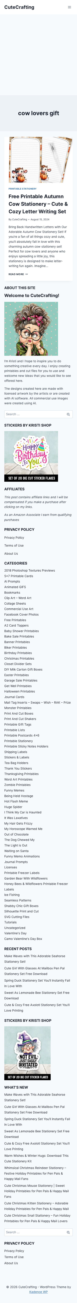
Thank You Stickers (18, 768)
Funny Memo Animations (22, 856)
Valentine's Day (15, 933)
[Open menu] (69, 7)
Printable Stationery (23, 188)
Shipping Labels (15, 752)
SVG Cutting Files (16, 917)
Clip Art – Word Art (17, 598)
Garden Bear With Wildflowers (26, 878)
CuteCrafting (19, 219)
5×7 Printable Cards (18, 576)
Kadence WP (38, 1292)
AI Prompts (12, 581)
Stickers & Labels (16, 757)
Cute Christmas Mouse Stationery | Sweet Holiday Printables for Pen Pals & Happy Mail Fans (36, 1191)
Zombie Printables (17, 785)
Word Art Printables (18, 779)
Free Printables (15, 620)
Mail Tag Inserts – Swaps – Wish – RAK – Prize (37, 702)
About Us (11, 553)
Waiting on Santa (16, 851)
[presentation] (38, 160)
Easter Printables (16, 675)
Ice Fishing (12, 895)
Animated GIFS (15, 587)
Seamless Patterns (17, 900)
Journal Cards (14, 697)
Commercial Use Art (18, 609)
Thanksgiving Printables (21, 774)
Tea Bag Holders (16, 763)
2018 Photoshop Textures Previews (29, 570)
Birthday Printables (18, 653)
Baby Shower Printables (21, 631)
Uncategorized (14, 928)
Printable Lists (14, 730)
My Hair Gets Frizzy (18, 823)
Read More (18, 274)
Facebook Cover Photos (21, 614)
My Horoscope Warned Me (23, 829)
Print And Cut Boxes (18, 713)
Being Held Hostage (18, 796)
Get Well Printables (18, 686)
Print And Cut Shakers (20, 719)
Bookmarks (12, 592)
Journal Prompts (16, 862)
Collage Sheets (15, 603)
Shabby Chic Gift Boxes (21, 906)
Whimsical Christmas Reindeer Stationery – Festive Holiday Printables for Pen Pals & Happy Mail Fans (35, 1173)
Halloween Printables (19, 691)
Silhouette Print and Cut (21, 911)
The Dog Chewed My (19, 840)
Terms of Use (14, 545)
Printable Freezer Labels (22, 873)
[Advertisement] (38, 54)
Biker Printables (15, 647)
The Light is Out (15, 845)
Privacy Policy (14, 537)
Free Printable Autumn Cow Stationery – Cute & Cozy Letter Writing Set (38, 204)
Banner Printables (17, 642)
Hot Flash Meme (16, 801)
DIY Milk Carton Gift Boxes (23, 669)
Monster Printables (18, 708)
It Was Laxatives (16, 818)
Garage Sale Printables (20, 680)
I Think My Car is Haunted (23, 812)
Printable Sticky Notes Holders (26, 746)
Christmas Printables (19, 658)
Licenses (10, 867)
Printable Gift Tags (17, 724)
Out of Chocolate (16, 834)
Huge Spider (13, 807)
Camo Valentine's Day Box (23, 939)
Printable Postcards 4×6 (21, 735)
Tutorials (10, 922)
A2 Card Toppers (16, 625)
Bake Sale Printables (19, 636)
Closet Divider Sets (18, 664)
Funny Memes (14, 790)
